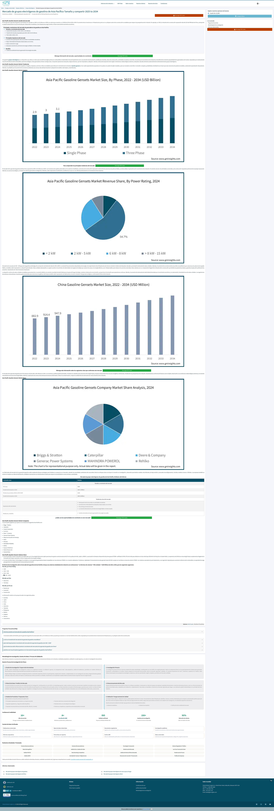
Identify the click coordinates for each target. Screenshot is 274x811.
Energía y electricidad (9, 8)
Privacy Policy (146, 809)
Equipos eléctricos (20, 8)
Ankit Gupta (190, 624)
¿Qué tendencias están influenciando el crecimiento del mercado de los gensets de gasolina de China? (29, 646)
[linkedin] (256, 804)
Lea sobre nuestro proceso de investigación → (82, 759)
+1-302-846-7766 (209, 789)
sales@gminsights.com (211, 792)
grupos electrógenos (14, 60)
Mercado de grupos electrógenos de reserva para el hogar (117, 771)
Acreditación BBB (63, 718)
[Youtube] (270, 804)
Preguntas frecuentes (213, 23)
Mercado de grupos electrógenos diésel (113, 774)
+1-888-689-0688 (211, 787)
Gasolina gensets (75, 66)
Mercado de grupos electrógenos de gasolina (16, 771)
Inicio (2, 8)
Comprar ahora (240, 16)
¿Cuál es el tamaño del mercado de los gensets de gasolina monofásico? (21, 639)
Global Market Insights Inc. (8, 804)
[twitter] (261, 804)
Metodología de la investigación (215, 25)
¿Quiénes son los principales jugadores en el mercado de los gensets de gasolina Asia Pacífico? (27, 650)
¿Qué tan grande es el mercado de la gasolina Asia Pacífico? (18, 632)
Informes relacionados (213, 27)
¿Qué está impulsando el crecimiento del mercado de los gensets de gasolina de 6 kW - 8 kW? (27, 643)
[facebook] (265, 804)
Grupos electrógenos (30, 8)
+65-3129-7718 (209, 790)
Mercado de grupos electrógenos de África (16, 774)
